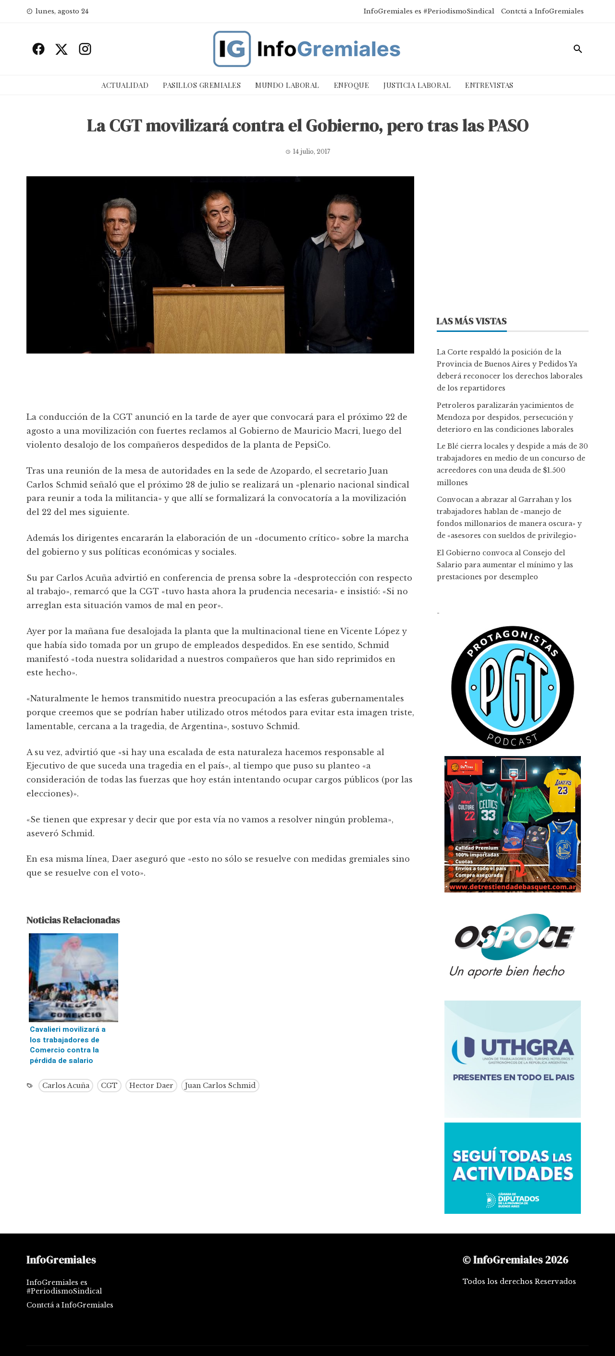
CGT (109, 1085)
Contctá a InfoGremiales (542, 11)
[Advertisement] (220, 384)
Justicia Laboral (417, 85)
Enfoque (351, 85)
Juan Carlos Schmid (220, 1085)
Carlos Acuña (65, 1085)
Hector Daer (151, 1085)
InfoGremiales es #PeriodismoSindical (429, 11)
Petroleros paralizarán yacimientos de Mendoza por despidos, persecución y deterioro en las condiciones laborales (505, 417)
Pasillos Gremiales (202, 85)
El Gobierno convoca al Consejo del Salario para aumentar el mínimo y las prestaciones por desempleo (505, 565)
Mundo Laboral (287, 85)
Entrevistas (489, 85)
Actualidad (124, 85)
